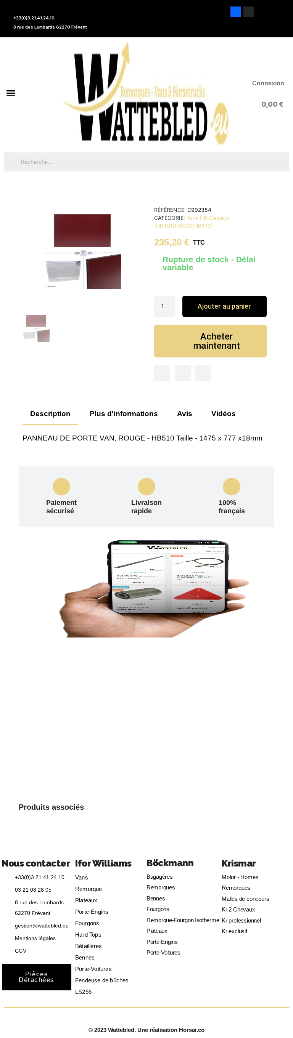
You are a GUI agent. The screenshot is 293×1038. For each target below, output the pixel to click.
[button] (224, 306)
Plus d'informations (124, 414)
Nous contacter (36, 863)
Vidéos (223, 414)
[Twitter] (183, 373)
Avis (184, 414)
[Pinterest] (203, 373)
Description (50, 414)
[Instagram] (248, 11)
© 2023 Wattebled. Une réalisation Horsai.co (146, 1030)
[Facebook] (235, 11)
